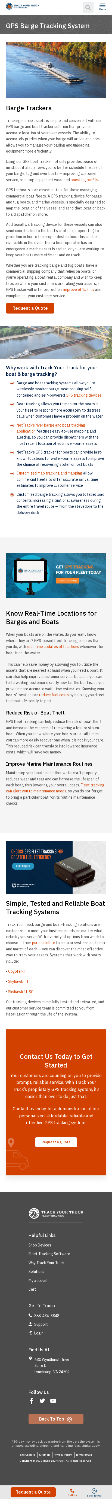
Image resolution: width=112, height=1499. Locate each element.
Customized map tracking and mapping (49, 473)
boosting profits (84, 179)
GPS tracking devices (84, 395)
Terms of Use (84, 1455)
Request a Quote (33, 1492)
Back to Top (52, 1419)
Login (38, 1333)
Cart (32, 1289)
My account (38, 1280)
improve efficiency (78, 289)
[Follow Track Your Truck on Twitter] (42, 1401)
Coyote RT (17, 971)
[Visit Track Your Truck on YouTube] (53, 1401)
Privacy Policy (63, 1455)
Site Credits (27, 1455)
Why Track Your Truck (46, 1262)
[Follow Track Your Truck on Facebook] (32, 1401)
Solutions (36, 1271)
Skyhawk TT (18, 981)
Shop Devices (40, 1245)
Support (40, 1324)
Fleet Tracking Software (49, 1253)
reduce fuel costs (54, 694)
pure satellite (43, 942)
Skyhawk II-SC (20, 991)
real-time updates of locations (53, 646)
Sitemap (44, 1455)
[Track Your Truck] (22, 6)
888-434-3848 (46, 1315)
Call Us (72, 1495)
